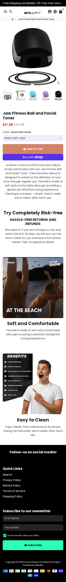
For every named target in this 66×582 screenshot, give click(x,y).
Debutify (39, 565)
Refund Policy (11, 485)
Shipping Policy (13, 496)
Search (7, 475)
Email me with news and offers (23, 535)
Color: (17, 132)
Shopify (56, 562)
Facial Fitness (31, 562)
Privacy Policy (12, 480)
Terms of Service (14, 491)
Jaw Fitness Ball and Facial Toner (36, 19)
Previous (6, 57)
